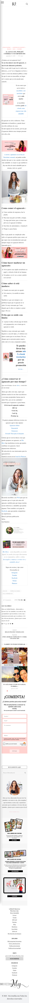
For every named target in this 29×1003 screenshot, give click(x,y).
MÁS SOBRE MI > (14, 812)
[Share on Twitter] (19, 600)
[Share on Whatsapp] (22, 600)
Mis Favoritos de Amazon (14, 933)
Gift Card (14, 920)
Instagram (14, 573)
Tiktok (14, 970)
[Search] (27, 4)
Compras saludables (15, 591)
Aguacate (5, 591)
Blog (14, 924)
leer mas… (21, 369)
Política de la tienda (14, 946)
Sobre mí (14, 931)
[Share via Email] (24, 600)
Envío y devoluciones (14, 943)
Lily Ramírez (6, 606)
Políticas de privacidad (14, 948)
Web (18, 497)
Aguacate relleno (14, 425)
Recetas (14, 922)
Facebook (4, 511)
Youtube (14, 575)
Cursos (14, 915)
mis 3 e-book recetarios (21, 354)
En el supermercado (8, 593)
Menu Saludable (14, 913)
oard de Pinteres (21, 456)
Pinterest (14, 583)
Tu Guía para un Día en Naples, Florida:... (14, 685)
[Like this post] (16, 600)
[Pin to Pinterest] (21, 600)
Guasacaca (14, 431)
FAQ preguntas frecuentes (14, 941)
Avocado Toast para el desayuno (14, 433)
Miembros (14, 927)
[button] (2, 2)
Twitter (14, 581)
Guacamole (14, 428)
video (17, 385)
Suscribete (14, 929)
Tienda (14, 917)
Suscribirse (14, 959)
